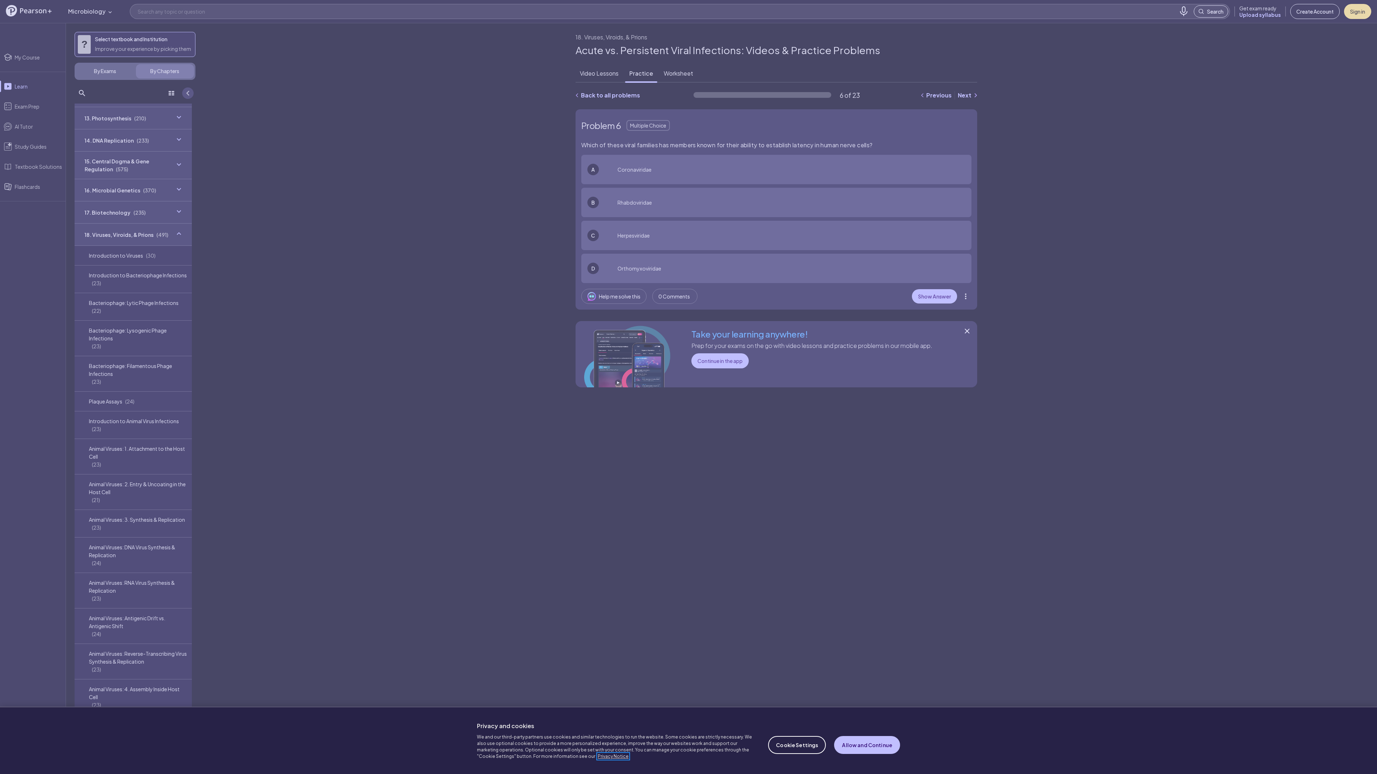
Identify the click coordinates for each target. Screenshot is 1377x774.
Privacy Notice (613, 756)
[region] (688, 740)
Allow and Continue (867, 745)
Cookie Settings (797, 745)
